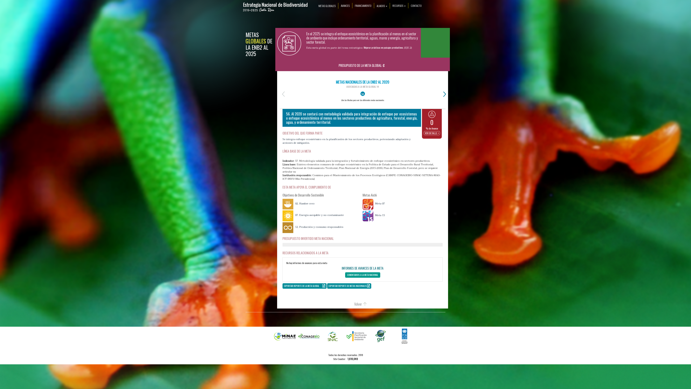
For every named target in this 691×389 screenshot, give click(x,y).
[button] (432, 114)
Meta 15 (380, 215)
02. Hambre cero (305, 203)
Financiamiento (363, 6)
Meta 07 (380, 203)
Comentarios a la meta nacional (362, 275)
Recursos (398, 6)
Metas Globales (327, 6)
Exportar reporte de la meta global (301, 286)
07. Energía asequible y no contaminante (319, 215)
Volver (358, 304)
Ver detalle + (432, 133)
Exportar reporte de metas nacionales (348, 286)
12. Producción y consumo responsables (319, 227)
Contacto (416, 6)
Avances (345, 6)
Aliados (381, 6)
